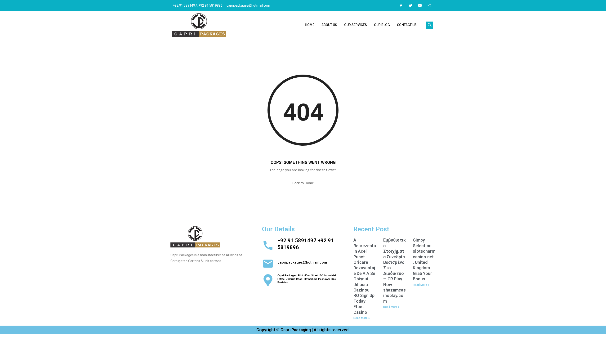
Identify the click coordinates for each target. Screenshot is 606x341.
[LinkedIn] (419, 5)
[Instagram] (429, 5)
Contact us (407, 25)
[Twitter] (410, 5)
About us (329, 25)
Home (309, 25)
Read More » (361, 318)
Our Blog (382, 25)
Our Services (355, 25)
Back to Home (303, 183)
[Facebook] (401, 5)
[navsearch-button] (429, 25)
